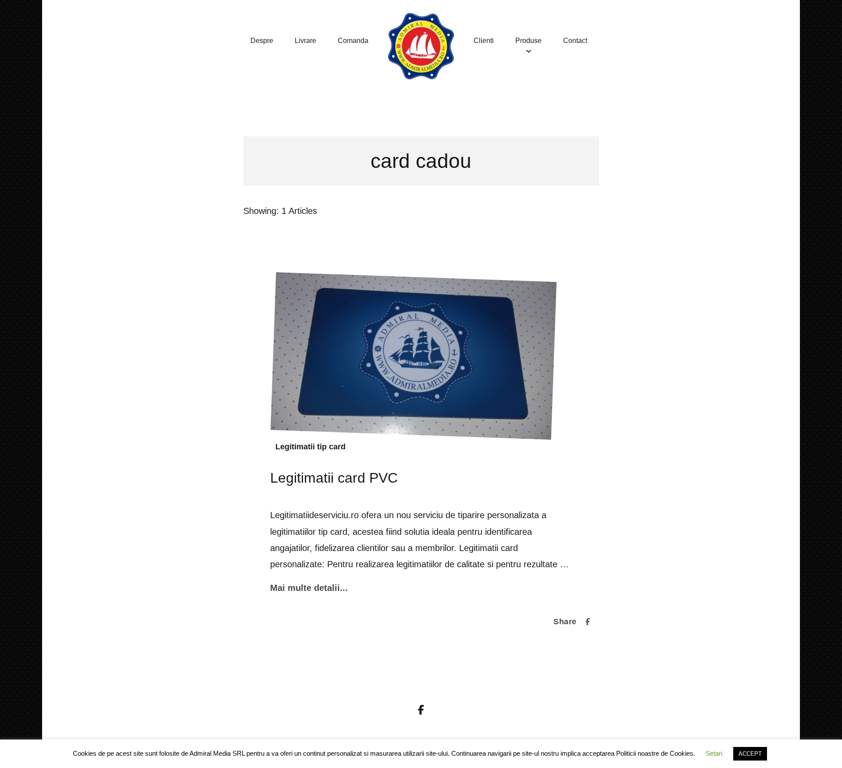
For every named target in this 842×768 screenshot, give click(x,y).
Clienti (484, 40)
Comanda (353, 40)
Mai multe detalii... (309, 588)
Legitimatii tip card (310, 446)
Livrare (305, 40)
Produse (528, 40)
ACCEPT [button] (750, 753)
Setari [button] (714, 753)
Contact (575, 40)
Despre (261, 40)
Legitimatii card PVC (334, 478)
